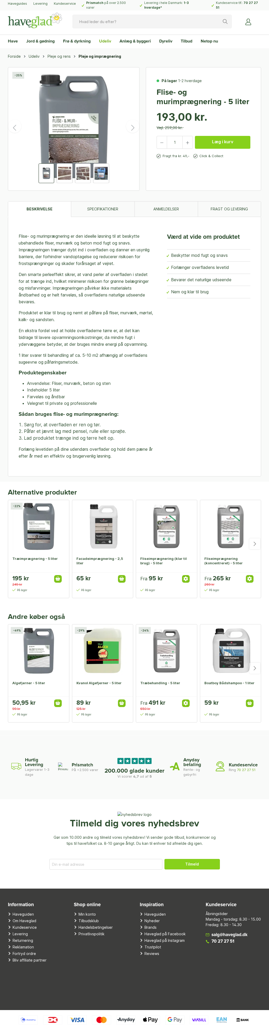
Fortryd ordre (24, 953)
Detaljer (186, 579)
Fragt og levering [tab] (229, 209)
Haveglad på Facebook (165, 934)
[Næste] (132, 126)
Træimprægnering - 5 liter (35, 558)
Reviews (151, 953)
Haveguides (17, 3)
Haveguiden (23, 914)
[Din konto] (248, 21)
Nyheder (152, 920)
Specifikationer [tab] (102, 209)
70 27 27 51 (246, 770)
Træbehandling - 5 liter (160, 683)
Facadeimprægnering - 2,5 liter (99, 560)
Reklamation (23, 947)
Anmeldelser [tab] (166, 209)
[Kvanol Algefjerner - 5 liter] (102, 651)
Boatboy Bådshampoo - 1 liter (229, 683)
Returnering (23, 940)
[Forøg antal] (187, 142)
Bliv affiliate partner (29, 960)
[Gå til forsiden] (35, 20)
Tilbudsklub (89, 920)
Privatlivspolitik (92, 934)
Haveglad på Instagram (164, 940)
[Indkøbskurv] (258, 19)
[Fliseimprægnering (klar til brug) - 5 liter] (166, 526)
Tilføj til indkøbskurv (58, 579)
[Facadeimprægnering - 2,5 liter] (102, 526)
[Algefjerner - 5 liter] (38, 651)
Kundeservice (65, 3)
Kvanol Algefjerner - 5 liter (99, 683)
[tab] (39, 209)
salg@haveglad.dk (229, 935)
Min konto (87, 914)
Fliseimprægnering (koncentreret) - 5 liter (223, 560)
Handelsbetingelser (96, 927)
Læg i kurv (222, 141)
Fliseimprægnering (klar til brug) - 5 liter (163, 560)
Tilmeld (192, 864)
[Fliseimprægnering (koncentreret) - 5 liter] (230, 526)
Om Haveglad (24, 920)
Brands (150, 927)
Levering (40, 3)
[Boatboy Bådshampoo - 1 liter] (230, 651)
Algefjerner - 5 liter (28, 683)
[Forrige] (14, 126)
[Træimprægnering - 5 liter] (38, 526)
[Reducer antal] (162, 142)
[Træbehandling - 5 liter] (166, 651)
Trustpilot (152, 947)
